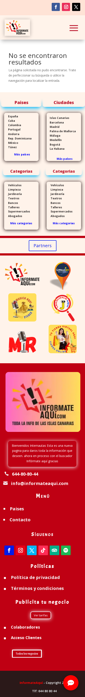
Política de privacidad (35, 577)
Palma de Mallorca (61, 131)
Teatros (11, 198)
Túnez (10, 147)
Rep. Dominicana (18, 138)
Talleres (12, 207)
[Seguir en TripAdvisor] (54, 550)
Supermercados (17, 212)
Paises (17, 509)
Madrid (53, 127)
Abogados (13, 216)
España (11, 116)
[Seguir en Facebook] (56, 7)
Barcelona (55, 122)
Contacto (20, 520)
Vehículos (13, 185)
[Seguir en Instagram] (66, 7)
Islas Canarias (58, 118)
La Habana (56, 149)
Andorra (11, 134)
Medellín (54, 140)
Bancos (11, 203)
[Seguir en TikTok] (43, 550)
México (11, 143)
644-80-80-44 (25, 474)
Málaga (53, 135)
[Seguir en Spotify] (66, 550)
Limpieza (12, 189)
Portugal (12, 129)
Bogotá (53, 144)
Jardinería (13, 194)
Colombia (14, 125)
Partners (43, 246)
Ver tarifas (41, 615)
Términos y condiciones (37, 588)
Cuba (11, 121)
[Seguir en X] (76, 7)
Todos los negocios (27, 653)
